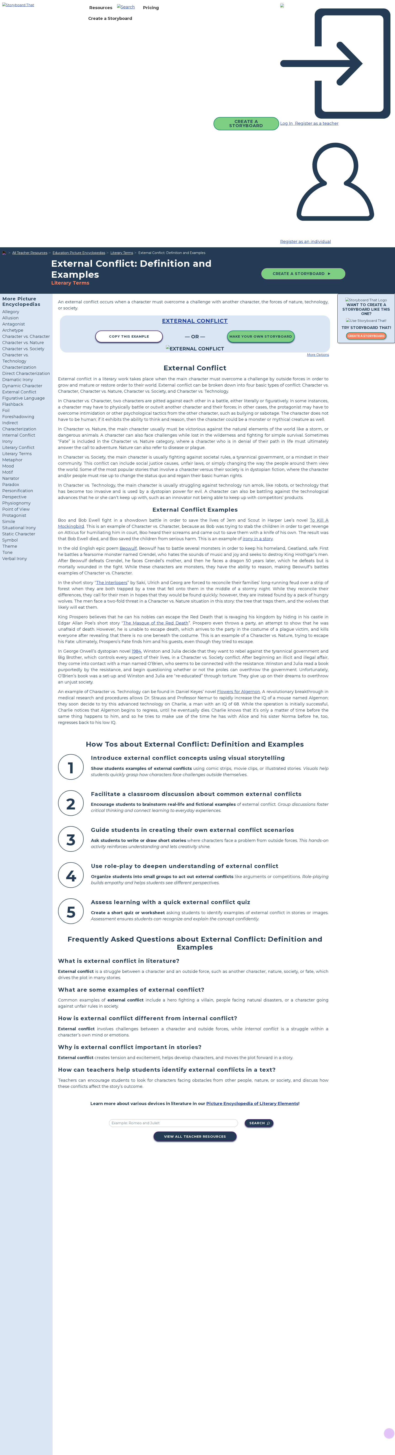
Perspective (14, 496)
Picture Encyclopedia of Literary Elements (252, 1103)
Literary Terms (121, 253)
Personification (17, 490)
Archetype (12, 330)
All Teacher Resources (29, 253)
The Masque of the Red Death (155, 623)
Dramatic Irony (17, 379)
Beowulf (128, 548)
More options (318, 355)
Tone (7, 552)
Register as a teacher (316, 123)
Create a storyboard (366, 336)
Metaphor (12, 459)
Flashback (12, 404)
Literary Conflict (18, 447)
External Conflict (19, 392)
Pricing (151, 7)
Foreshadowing (18, 416)
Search (257, 1123)
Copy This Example (129, 336)
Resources (100, 7)
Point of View (16, 509)
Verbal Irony (14, 558)
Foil (6, 410)
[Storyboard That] (18, 5)
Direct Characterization (26, 373)
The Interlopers (112, 582)
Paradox (10, 484)
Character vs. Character (26, 336)
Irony (7, 441)
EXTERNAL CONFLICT (195, 321)
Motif (7, 472)
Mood (8, 466)
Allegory (10, 311)
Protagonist (14, 515)
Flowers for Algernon (238, 691)
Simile (8, 521)
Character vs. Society (23, 348)
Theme (9, 546)
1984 (136, 651)
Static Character (18, 534)
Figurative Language (23, 398)
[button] (127, 7)
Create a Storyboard (110, 18)
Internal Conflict (18, 435)
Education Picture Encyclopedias (79, 253)
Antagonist (13, 324)
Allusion (10, 317)
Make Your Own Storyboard (261, 336)
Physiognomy (16, 503)
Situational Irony (19, 527)
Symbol (10, 540)
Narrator (10, 478)
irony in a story (258, 538)
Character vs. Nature (23, 342)
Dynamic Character (22, 385)
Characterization (19, 367)
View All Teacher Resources (195, 1137)
